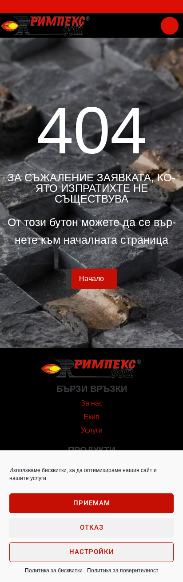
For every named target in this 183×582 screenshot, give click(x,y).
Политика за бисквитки (54, 570)
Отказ (91, 527)
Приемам (91, 503)
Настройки (91, 552)
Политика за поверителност (123, 570)
